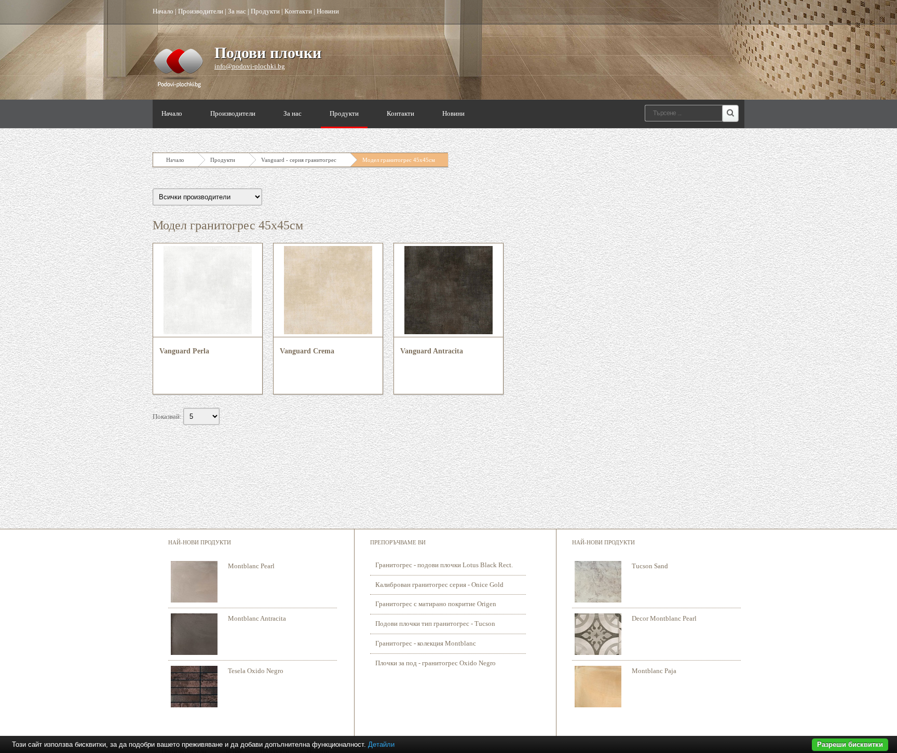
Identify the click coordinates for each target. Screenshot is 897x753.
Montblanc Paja (654, 671)
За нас (237, 11)
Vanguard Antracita (431, 351)
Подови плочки (267, 52)
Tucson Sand (650, 566)
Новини (328, 11)
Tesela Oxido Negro (255, 671)
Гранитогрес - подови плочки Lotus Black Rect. (444, 565)
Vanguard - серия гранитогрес (298, 160)
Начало (163, 11)
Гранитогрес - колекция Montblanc (425, 643)
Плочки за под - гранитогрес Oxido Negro (435, 663)
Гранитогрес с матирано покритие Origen (435, 604)
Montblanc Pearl (251, 566)
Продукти (265, 11)
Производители (200, 11)
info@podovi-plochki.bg (249, 66)
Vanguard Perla (184, 351)
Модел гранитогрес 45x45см (398, 160)
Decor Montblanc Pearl (664, 618)
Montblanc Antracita (257, 618)
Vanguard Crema (307, 351)
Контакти (298, 11)
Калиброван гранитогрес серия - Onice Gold (439, 584)
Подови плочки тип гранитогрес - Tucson (435, 623)
